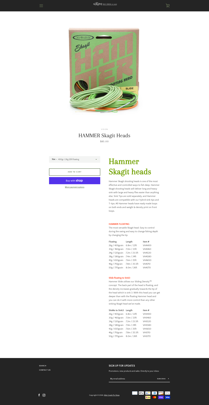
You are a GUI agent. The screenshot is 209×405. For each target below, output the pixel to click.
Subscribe (161, 379)
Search (42, 366)
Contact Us (45, 370)
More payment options (74, 187)
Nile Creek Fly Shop (111, 395)
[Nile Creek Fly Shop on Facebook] (39, 395)
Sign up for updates (122, 365)
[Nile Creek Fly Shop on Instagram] (44, 395)
